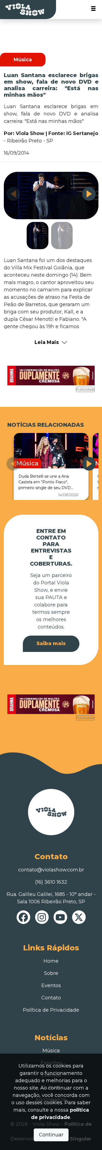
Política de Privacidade (51, 1010)
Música (51, 1051)
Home (51, 961)
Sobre (51, 973)
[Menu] (93, 10)
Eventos (51, 986)
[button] (89, 194)
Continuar (51, 1135)
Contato (51, 998)
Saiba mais (51, 643)
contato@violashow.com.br (51, 870)
